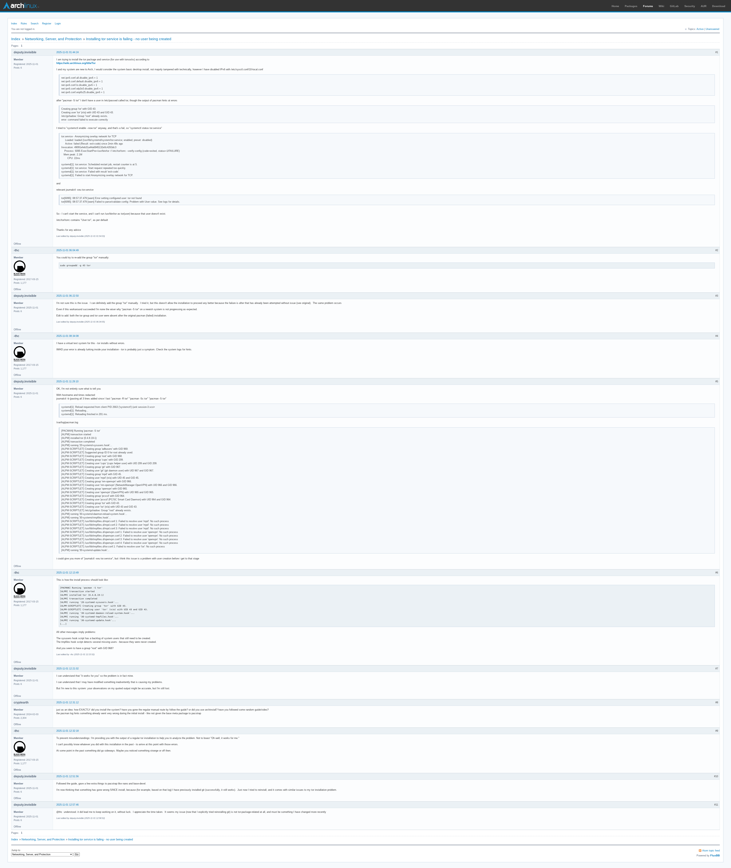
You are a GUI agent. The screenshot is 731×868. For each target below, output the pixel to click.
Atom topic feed (711, 850)
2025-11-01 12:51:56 (67, 776)
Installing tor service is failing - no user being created (128, 39)
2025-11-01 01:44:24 (67, 52)
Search (34, 23)
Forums (648, 6)
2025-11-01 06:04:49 (67, 250)
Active (700, 29)
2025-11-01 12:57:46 (67, 804)
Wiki (661, 6)
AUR (703, 6)
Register (46, 23)
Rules (24, 23)
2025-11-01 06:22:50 (67, 295)
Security (689, 6)
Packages (631, 6)
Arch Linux (21, 6)
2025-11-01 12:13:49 (67, 572)
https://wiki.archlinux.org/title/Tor (76, 63)
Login (58, 23)
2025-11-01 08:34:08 (67, 336)
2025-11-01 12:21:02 (67, 668)
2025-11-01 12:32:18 (67, 730)
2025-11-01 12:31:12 (67, 702)
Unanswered (712, 29)
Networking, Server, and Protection (53, 39)
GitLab (674, 6)
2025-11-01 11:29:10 (67, 381)
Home (615, 6)
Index (14, 23)
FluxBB (715, 855)
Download (718, 6)
